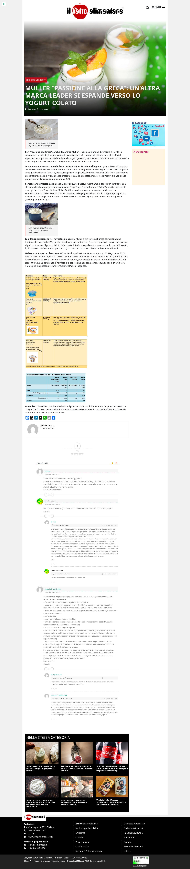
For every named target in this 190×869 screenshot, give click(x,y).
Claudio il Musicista (66, 678)
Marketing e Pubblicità (86, 828)
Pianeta (127, 841)
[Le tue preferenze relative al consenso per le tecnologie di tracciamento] (4, 4)
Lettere (127, 851)
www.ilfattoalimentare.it (40, 836)
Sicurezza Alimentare (134, 823)
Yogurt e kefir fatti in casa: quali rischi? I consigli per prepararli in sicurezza (40, 768)
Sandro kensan (51, 501)
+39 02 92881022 (36, 830)
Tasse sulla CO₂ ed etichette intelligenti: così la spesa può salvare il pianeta (74, 802)
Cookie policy (82, 846)
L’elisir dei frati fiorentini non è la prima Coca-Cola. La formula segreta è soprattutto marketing (112, 768)
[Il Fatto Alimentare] (95, 10)
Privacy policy (82, 841)
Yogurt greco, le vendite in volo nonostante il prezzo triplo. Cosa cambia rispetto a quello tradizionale (40, 803)
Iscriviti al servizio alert (86, 823)
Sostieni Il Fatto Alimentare (88, 851)
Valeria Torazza (31, 109)
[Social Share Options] (135, 182)
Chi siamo (80, 832)
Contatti (79, 837)
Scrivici (31, 833)
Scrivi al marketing (37, 844)
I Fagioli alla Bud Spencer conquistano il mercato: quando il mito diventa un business (111, 802)
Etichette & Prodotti (133, 828)
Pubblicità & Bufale (133, 832)
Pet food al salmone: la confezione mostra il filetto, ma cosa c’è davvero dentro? (77, 768)
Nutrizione (129, 837)
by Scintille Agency (139, 866)
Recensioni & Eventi (133, 846)
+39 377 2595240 (36, 847)
